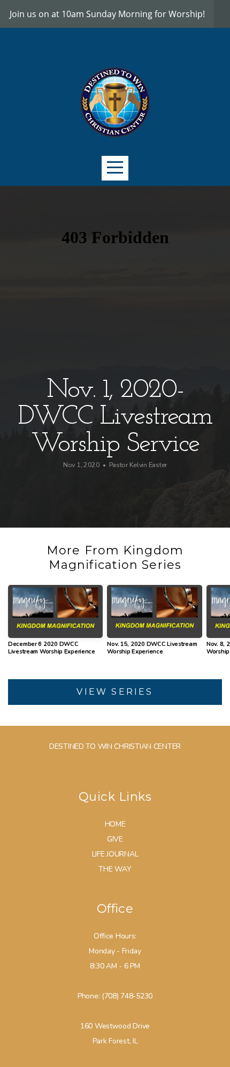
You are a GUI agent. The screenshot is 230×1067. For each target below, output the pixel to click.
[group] (55, 624)
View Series (114, 692)
